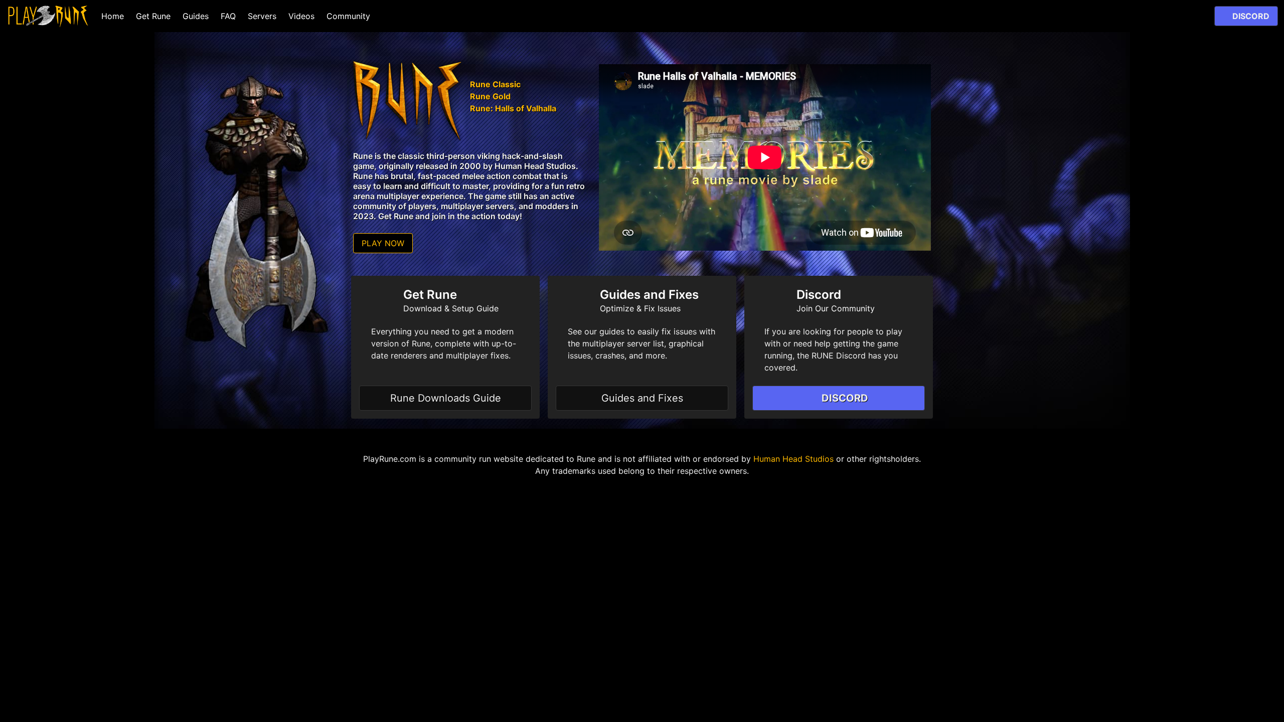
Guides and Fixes (642, 398)
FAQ (228, 16)
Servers (262, 16)
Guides (196, 16)
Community (348, 16)
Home (112, 16)
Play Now (383, 243)
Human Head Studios (793, 459)
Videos (301, 16)
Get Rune (153, 16)
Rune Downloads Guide (445, 398)
